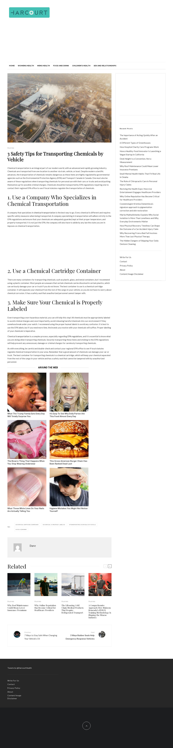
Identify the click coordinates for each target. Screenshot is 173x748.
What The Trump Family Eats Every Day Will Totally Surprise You (26, 415)
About (122, 270)
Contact (123, 261)
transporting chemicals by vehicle (83, 524)
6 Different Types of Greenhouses (135, 143)
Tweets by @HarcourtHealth (19, 668)
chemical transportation (44, 212)
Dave (33, 545)
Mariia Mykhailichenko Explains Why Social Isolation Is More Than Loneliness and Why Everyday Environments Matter (139, 218)
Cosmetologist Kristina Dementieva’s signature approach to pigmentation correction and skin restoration (136, 207)
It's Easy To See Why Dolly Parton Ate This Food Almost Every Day (67, 415)
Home (12, 66)
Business (10, 148)
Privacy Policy (126, 265)
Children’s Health (81, 66)
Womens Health (26, 66)
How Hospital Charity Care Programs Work (139, 147)
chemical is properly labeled (54, 524)
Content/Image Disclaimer (132, 274)
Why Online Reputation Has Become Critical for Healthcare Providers (45, 607)
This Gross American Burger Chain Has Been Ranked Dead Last (68, 462)
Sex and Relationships (105, 66)
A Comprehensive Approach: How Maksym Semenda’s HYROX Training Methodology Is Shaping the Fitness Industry (100, 611)
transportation (22, 336)
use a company (21, 529)
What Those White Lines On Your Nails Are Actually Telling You (25, 509)
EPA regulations (74, 336)
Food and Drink (61, 66)
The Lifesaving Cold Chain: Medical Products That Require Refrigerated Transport (72, 609)
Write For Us (125, 257)
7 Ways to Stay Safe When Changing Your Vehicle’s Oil (40, 635)
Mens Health (43, 66)
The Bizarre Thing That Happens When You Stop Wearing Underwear (26, 462)
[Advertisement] (86, 42)
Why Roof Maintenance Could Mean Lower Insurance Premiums (18, 607)
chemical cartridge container (27, 524)
